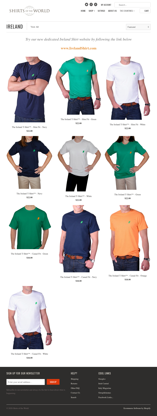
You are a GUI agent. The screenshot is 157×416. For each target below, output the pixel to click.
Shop (92, 10)
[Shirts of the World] (29, 10)
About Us (112, 10)
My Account (106, 4)
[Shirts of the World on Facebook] (91, 5)
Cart (146, 10)
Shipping (74, 378)
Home (83, 10)
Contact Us (75, 392)
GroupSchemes (104, 392)
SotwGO (101, 10)
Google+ (102, 378)
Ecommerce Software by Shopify (137, 408)
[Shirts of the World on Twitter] (87, 5)
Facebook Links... (105, 397)
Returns (74, 383)
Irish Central (103, 383)
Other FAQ (75, 388)
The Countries (127, 10)
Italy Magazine (104, 388)
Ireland (14, 26)
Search (73, 397)
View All (35, 26)
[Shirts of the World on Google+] (96, 5)
